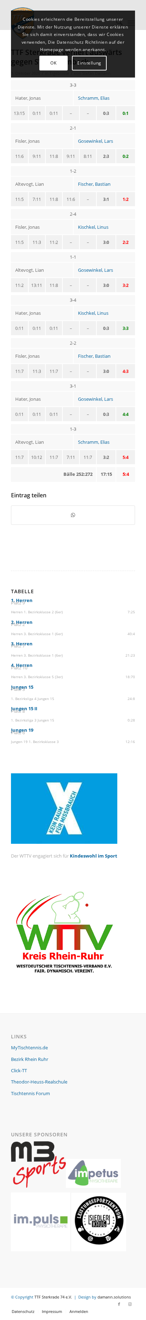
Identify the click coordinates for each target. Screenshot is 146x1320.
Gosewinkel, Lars (95, 141)
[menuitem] (23, 1311)
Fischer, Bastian (94, 184)
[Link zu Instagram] (129, 1304)
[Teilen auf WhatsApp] (73, 515)
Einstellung (89, 63)
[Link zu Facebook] (119, 1304)
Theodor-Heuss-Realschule (39, 1082)
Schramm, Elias (94, 98)
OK (53, 63)
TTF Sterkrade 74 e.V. (53, 1297)
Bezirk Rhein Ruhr (29, 1059)
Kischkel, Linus (93, 227)
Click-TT (19, 1070)
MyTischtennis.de (29, 1047)
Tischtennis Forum (30, 1093)
